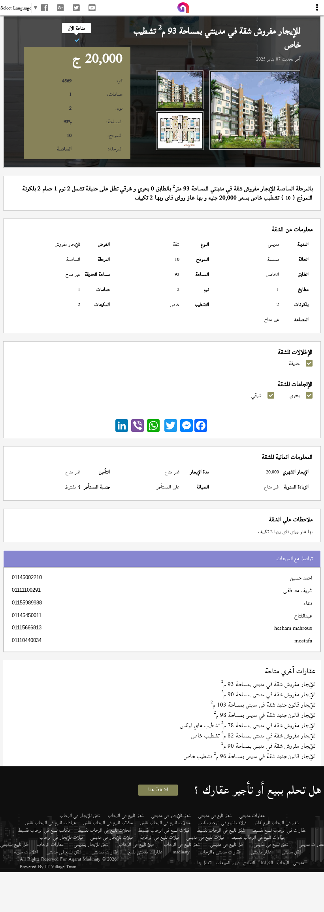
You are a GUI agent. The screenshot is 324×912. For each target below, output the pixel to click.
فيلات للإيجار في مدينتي (111, 837)
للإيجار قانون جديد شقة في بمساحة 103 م (263, 704)
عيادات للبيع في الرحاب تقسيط (258, 837)
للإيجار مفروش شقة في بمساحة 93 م (268, 684)
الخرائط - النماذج (258, 862)
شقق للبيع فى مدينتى (271, 844)
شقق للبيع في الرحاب (126, 815)
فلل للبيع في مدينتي (226, 844)
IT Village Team (60, 866)
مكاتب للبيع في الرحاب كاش (108, 822)
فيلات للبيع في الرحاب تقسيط (163, 830)
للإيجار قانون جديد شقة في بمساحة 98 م (264, 715)
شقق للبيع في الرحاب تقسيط (221, 830)
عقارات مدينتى (311, 844)
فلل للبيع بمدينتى (14, 844)
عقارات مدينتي (252, 815)
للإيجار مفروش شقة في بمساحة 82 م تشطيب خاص (253, 735)
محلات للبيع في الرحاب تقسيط (104, 830)
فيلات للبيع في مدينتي (205, 837)
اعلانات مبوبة (26, 851)
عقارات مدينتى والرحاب (220, 851)
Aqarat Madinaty (84, 859)
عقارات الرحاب (50, 844)
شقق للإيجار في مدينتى (171, 815)
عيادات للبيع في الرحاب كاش (50, 822)
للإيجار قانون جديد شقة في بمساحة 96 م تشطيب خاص (249, 756)
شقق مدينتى (291, 851)
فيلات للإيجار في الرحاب (61, 837)
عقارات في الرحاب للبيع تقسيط (279, 830)
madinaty (181, 851)
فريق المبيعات (227, 862)
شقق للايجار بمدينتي (91, 844)
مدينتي (298, 862)
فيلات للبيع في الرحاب (159, 837)
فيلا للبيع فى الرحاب (136, 844)
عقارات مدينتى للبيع (145, 851)
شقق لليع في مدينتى (215, 815)
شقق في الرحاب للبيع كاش (276, 822)
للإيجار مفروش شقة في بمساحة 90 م (268, 694)
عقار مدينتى (261, 851)
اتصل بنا (204, 862)
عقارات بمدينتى (105, 851)
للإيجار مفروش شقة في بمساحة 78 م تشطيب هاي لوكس (247, 725)
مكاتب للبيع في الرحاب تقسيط (44, 830)
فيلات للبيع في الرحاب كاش (222, 822)
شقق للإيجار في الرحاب (80, 815)
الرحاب (283, 862)
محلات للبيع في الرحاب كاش (165, 822)
